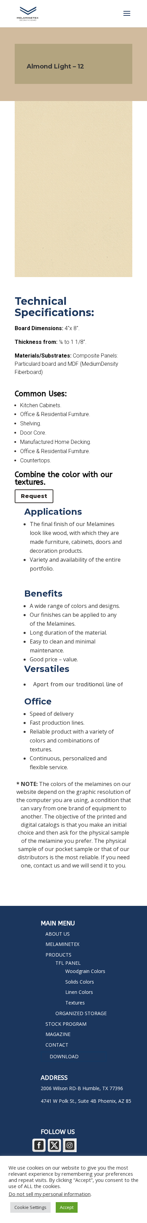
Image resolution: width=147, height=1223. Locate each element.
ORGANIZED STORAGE (81, 1013)
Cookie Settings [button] (30, 1207)
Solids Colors (79, 981)
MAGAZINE (57, 1034)
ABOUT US (57, 934)
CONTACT (56, 1044)
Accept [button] (67, 1207)
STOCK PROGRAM (65, 1024)
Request (34, 496)
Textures (75, 1002)
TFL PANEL (68, 963)
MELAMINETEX (62, 944)
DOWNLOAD (64, 1056)
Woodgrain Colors (85, 971)
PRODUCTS (58, 954)
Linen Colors (79, 992)
